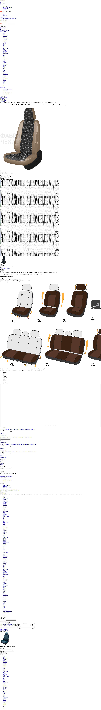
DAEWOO (4, 40)
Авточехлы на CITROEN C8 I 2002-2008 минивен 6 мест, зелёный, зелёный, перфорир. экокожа (17, 429)
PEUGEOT (4, 67)
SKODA (4, 73)
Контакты (4, 9)
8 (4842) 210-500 (16, 490)
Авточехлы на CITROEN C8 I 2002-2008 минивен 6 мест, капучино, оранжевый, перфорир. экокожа (18, 444)
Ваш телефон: (3, 619)
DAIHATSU (5, 41)
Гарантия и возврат (3, 2)
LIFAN (4, 60)
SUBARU (4, 75)
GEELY (4, 46)
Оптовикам (2, 3)
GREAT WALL (5, 48)
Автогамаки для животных (7, 89)
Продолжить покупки (4, 630)
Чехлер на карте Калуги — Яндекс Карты (50, 425)
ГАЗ (3, 84)
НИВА (4, 548)
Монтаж (1, 4)
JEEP (3, 55)
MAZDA (4, 61)
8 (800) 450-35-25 (3, 20)
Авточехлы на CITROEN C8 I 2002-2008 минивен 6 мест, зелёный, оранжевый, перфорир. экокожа (18, 451)
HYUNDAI (5, 51)
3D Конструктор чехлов (7, 487)
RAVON (4, 68)
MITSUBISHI (5, 64)
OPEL (4, 66)
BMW (4, 34)
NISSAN (4, 65)
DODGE (4, 43)
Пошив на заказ (3, 27)
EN (3, 13)
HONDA (4, 50)
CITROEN (4, 503)
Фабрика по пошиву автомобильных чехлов (8, 18)
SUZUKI (4, 539)
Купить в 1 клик (7, 268)
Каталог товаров (5, 552)
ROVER (4, 70)
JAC (3, 54)
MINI (3, 63)
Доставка (2, 462)
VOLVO (4, 79)
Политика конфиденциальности (6, 476)
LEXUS (4, 59)
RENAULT (5, 69)
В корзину (2, 433)
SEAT (4, 72)
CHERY (4, 37)
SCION (4, 71)
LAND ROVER (5, 58)
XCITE (4, 81)
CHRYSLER (5, 502)
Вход (3, 14)
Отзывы (1, 1)
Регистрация (5, 15)
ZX (3, 83)
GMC (3, 47)
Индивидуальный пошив (7, 7)
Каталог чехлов (3, 31)
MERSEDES (5, 62)
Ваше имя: (2, 618)
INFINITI (4, 52)
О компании (2, 0)
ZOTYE (4, 82)
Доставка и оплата (6, 8)
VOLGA (4, 77)
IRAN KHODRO (6, 53)
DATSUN (4, 42)
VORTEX (4, 80)
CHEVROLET (5, 501)
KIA (3, 520)
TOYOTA (4, 540)
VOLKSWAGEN (6, 78)
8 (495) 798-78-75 (3, 21)
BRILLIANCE (5, 35)
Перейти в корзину (3, 629)
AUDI (4, 33)
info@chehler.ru (3, 492)
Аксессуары (5, 6)
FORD (4, 45)
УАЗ (3, 85)
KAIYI (4, 56)
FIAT (3, 44)
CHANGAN (5, 36)
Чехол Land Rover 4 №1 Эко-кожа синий (8, 624)
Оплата (1, 460)
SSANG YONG (5, 74)
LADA (4, 521)
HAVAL (4, 49)
